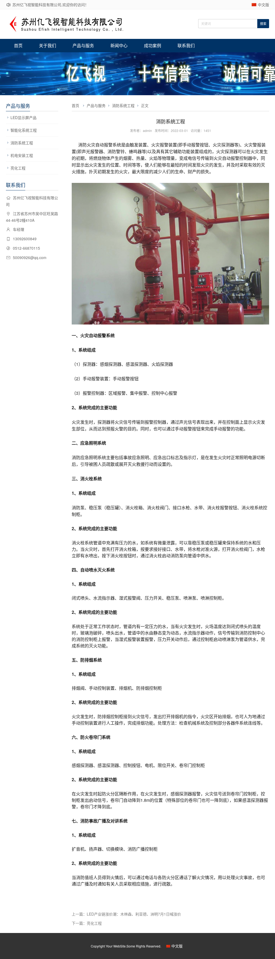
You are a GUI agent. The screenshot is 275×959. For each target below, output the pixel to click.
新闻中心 (119, 45)
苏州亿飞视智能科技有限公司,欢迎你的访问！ (50, 4)
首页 (18, 45)
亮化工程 (18, 168)
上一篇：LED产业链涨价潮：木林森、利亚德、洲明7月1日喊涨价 (126, 914)
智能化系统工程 (23, 130)
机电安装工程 (21, 155)
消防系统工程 (21, 142)
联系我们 (186, 45)
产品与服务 (83, 45)
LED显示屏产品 (23, 117)
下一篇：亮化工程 (87, 923)
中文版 (263, 4)
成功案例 (152, 45)
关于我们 (47, 45)
